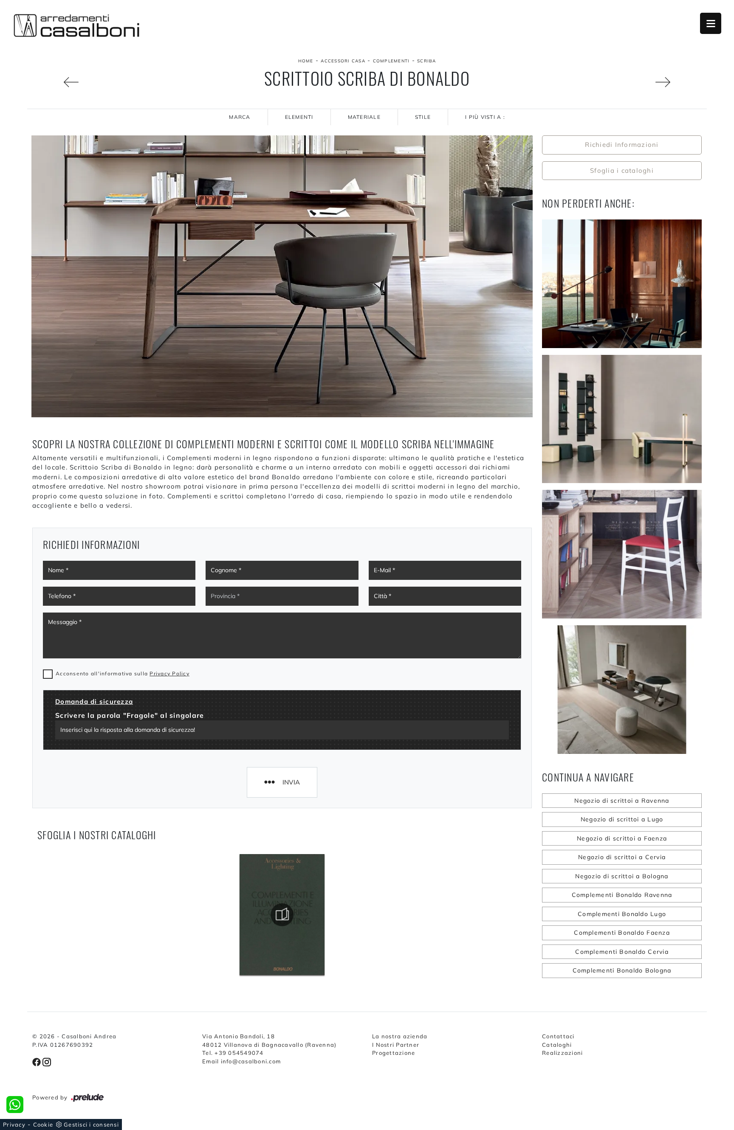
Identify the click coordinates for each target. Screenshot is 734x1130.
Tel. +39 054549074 (233, 1052)
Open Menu (710, 23)
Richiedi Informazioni (621, 145)
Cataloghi (557, 1044)
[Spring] (55, 82)
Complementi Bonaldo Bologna (622, 970)
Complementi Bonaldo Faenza (622, 932)
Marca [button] (239, 117)
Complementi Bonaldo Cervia (622, 952)
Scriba (426, 61)
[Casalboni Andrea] (76, 25)
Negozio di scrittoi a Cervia (622, 857)
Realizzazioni (562, 1052)
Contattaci (558, 1036)
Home (305, 61)
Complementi (391, 61)
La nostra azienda (399, 1036)
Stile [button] (423, 117)
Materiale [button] (364, 117)
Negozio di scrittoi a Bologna (621, 876)
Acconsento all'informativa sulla (122, 673)
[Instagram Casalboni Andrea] (46, 1061)
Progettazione (393, 1052)
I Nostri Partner (395, 1044)
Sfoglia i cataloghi (622, 170)
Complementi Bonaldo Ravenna (622, 895)
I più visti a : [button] (485, 117)
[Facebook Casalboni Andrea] (37, 1061)
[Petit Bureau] (678, 82)
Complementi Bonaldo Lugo (622, 914)
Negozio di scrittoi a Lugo (622, 819)
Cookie (43, 1124)
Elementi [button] (299, 117)
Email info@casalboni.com (241, 1061)
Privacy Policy (169, 673)
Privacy (14, 1124)
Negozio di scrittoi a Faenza (622, 838)
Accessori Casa (343, 61)
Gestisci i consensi (91, 1124)
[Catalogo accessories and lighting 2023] (282, 914)
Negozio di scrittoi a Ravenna (621, 800)
